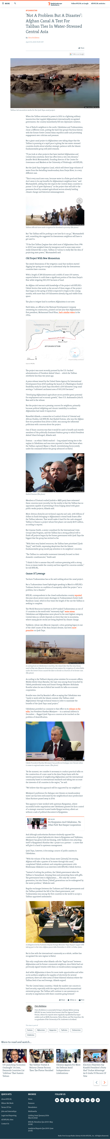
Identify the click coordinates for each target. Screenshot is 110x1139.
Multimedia (32, 1111)
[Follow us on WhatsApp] (93, 1100)
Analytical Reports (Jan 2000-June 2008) (40, 1130)
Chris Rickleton (33, 38)
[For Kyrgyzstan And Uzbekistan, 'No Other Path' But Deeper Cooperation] (37, 823)
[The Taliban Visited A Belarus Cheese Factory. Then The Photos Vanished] (41, 1056)
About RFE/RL (6, 1099)
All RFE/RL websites (98, 3)
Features (31, 1103)
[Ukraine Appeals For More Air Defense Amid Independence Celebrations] (68, 1056)
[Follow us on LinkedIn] (88, 1100)
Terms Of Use (6, 1107)
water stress (70, 612)
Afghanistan (31, 11)
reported (78, 595)
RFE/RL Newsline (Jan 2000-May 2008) (40, 1123)
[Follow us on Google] (72, 1100)
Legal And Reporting (8, 1115)
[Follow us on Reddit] (62, 1100)
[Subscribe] (98, 1100)
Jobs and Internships (8, 1111)
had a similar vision (67, 313)
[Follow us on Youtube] (57, 1100)
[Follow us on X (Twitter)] (77, 1100)
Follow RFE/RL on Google (80, 3)
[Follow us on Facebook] (82, 1100)
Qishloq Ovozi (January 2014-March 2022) (38, 1117)
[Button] (81, 48)
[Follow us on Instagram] (67, 1100)
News (30, 1099)
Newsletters (32, 1107)
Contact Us (5, 1124)
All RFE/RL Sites (7, 1120)
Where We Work (7, 1103)
